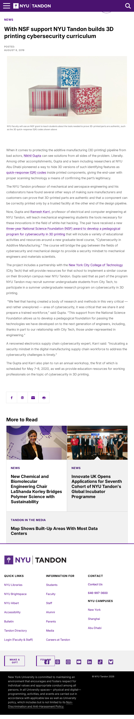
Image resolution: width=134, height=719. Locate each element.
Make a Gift (15, 661)
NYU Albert (11, 603)
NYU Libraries (13, 585)
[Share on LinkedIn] (22, 397)
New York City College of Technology (96, 265)
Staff (49, 603)
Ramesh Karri (40, 212)
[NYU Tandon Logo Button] (66, 564)
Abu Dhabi (95, 628)
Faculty (50, 594)
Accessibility (12, 612)
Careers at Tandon (58, 639)
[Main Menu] (7, 6)
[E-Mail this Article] (33, 397)
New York (94, 609)
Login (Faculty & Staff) (18, 639)
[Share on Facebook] (11, 397)
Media (50, 630)
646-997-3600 (98, 593)
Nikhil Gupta (32, 156)
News (8, 19)
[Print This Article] (43, 397)
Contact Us (95, 584)
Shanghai (94, 619)
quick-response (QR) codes (26, 172)
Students (51, 585)
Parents (51, 621)
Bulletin (9, 621)
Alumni (50, 612)
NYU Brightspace (15, 594)
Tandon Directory (15, 630)
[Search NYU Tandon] (128, 6)
